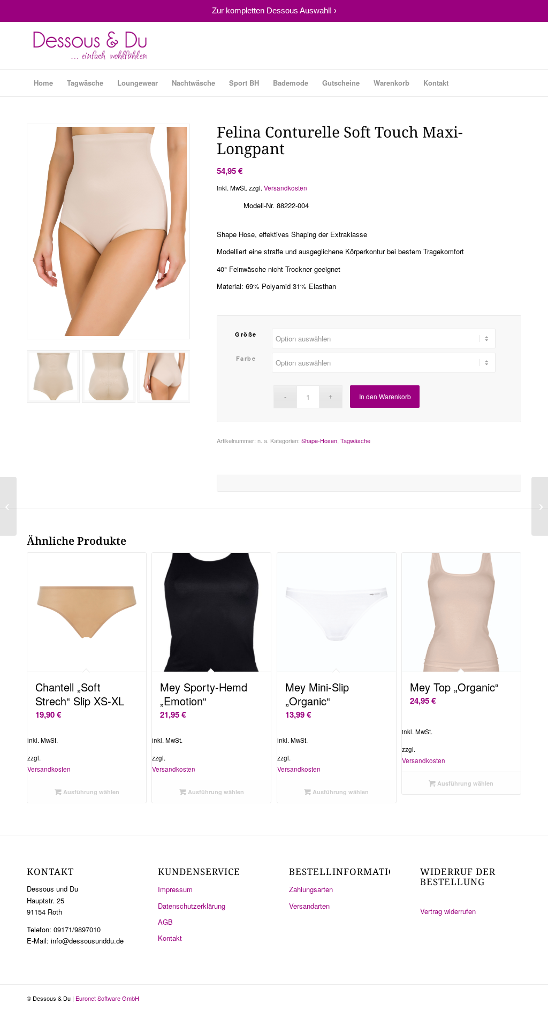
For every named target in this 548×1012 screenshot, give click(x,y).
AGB (165, 922)
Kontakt (170, 938)
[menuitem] (43, 83)
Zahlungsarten (311, 889)
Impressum (175, 889)
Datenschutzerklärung (191, 906)
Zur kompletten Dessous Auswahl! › (274, 10)
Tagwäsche (355, 440)
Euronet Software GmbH (107, 998)
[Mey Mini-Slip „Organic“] (8, 506)
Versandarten (309, 906)
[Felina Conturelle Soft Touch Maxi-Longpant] (539, 506)
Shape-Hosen (319, 440)
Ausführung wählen (90, 792)
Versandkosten (285, 188)
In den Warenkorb (385, 396)
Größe (246, 334)
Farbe (246, 358)
